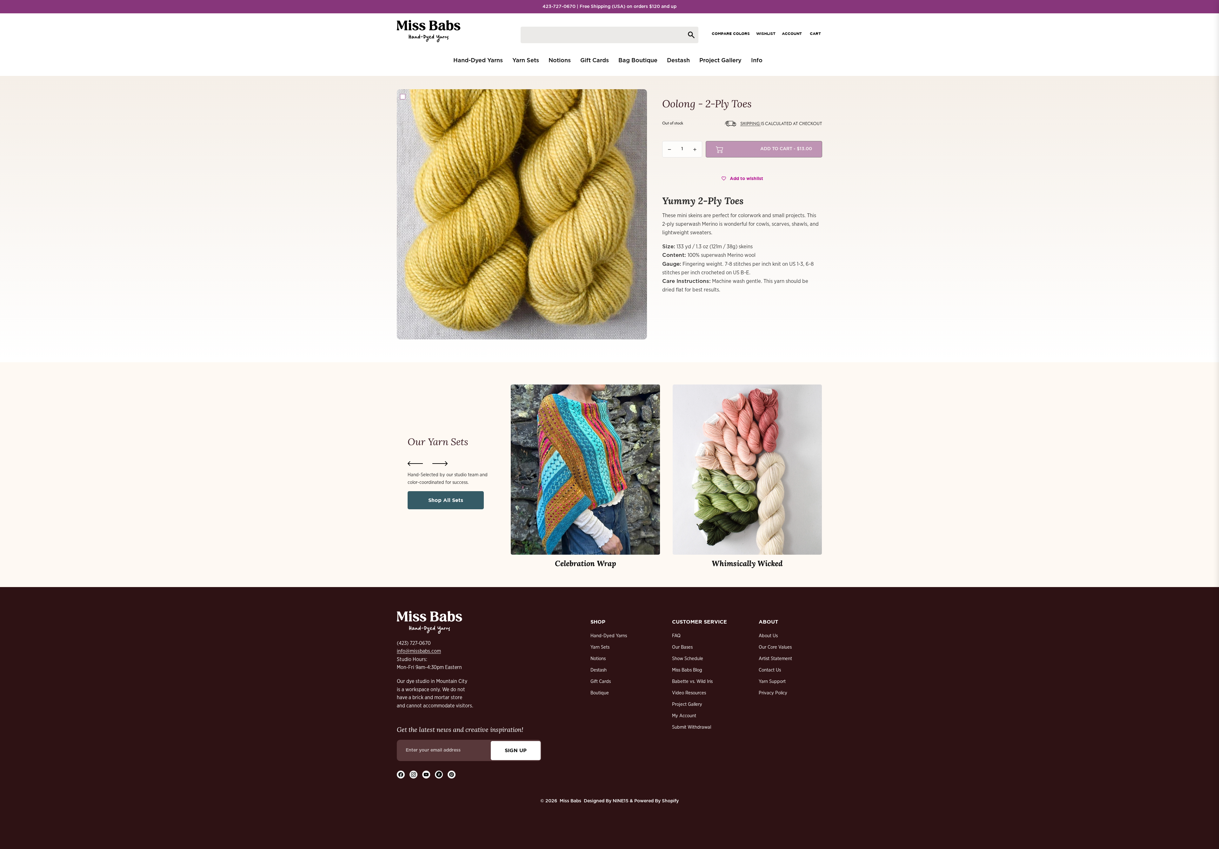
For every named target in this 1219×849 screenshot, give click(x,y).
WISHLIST (766, 33)
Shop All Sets (445, 500)
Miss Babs (570, 801)
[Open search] (609, 35)
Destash (598, 670)
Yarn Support (772, 681)
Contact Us (770, 670)
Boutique (599, 693)
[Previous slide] (415, 463)
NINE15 (621, 801)
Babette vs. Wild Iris (692, 681)
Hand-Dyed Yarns (608, 635)
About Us (768, 635)
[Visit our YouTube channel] (426, 775)
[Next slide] (440, 463)
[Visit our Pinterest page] (452, 775)
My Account (684, 715)
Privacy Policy (773, 693)
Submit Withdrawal (691, 727)
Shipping (750, 123)
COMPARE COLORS (731, 33)
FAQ (676, 635)
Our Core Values (775, 647)
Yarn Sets (600, 647)
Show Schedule (687, 658)
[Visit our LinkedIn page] (439, 775)
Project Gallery (687, 704)
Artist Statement (775, 658)
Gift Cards (600, 681)
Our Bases (682, 647)
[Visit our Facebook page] (401, 775)
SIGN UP (516, 750)
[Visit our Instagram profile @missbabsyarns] (413, 775)
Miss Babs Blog (687, 670)
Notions (598, 658)
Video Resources (689, 693)
